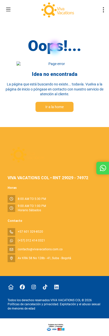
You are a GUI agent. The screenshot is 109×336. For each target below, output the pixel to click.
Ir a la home (54, 107)
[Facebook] (22, 287)
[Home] (11, 287)
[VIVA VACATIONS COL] (27, 155)
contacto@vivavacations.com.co (40, 249)
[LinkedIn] (56, 287)
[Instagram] (33, 287)
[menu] (103, 10)
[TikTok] (45, 287)
